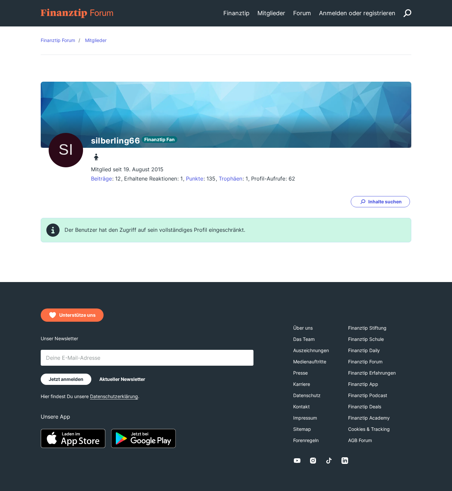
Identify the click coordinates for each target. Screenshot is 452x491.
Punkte (194, 178)
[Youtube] (297, 461)
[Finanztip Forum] (77, 12)
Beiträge (101, 178)
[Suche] (407, 13)
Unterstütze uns (77, 315)
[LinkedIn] (345, 461)
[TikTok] (329, 461)
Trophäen (230, 178)
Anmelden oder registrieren (357, 13)
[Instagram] (313, 461)
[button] (380, 201)
